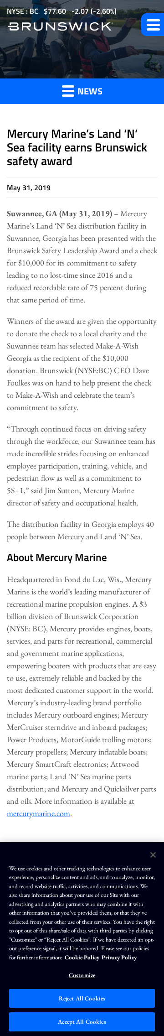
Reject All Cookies (82, 998)
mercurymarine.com (38, 813)
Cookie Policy (82, 957)
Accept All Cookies (82, 1022)
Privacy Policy (119, 957)
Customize (82, 975)
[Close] (153, 855)
